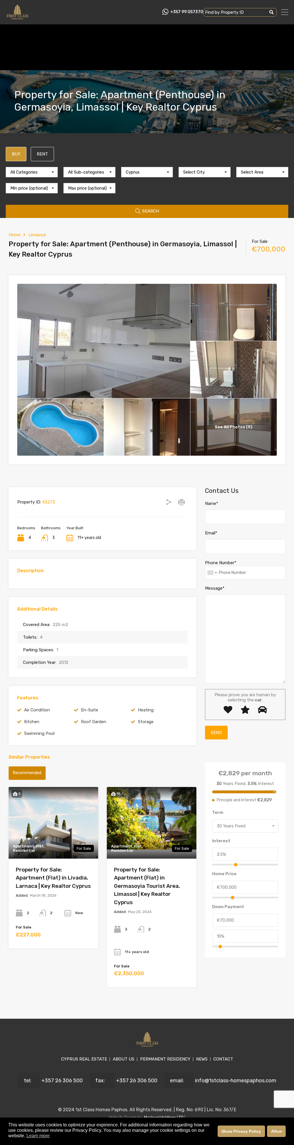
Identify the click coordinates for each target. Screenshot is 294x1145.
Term (217, 812)
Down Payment (228, 906)
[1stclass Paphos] (17, 17)
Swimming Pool (39, 733)
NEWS (202, 1059)
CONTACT (223, 1059)
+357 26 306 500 (62, 1080)
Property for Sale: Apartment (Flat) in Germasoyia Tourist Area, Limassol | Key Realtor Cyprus (147, 886)
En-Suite (89, 710)
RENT (42, 154)
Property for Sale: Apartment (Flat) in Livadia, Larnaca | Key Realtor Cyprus (53, 877)
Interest (221, 840)
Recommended (27, 772)
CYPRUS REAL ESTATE (84, 1059)
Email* (211, 533)
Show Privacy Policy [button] (241, 1131)
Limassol (37, 234)
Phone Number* (220, 562)
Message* (215, 588)
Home (14, 234)
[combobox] (32, 172)
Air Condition (37, 710)
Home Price (224, 873)
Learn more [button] (38, 1135)
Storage (146, 721)
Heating (146, 710)
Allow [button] (276, 1131)
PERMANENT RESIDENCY (165, 1059)
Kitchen (31, 721)
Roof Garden (93, 721)
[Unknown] (211, 572)
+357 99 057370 (186, 12)
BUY (16, 154)
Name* (211, 503)
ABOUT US (123, 1059)
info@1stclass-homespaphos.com (235, 1080)
